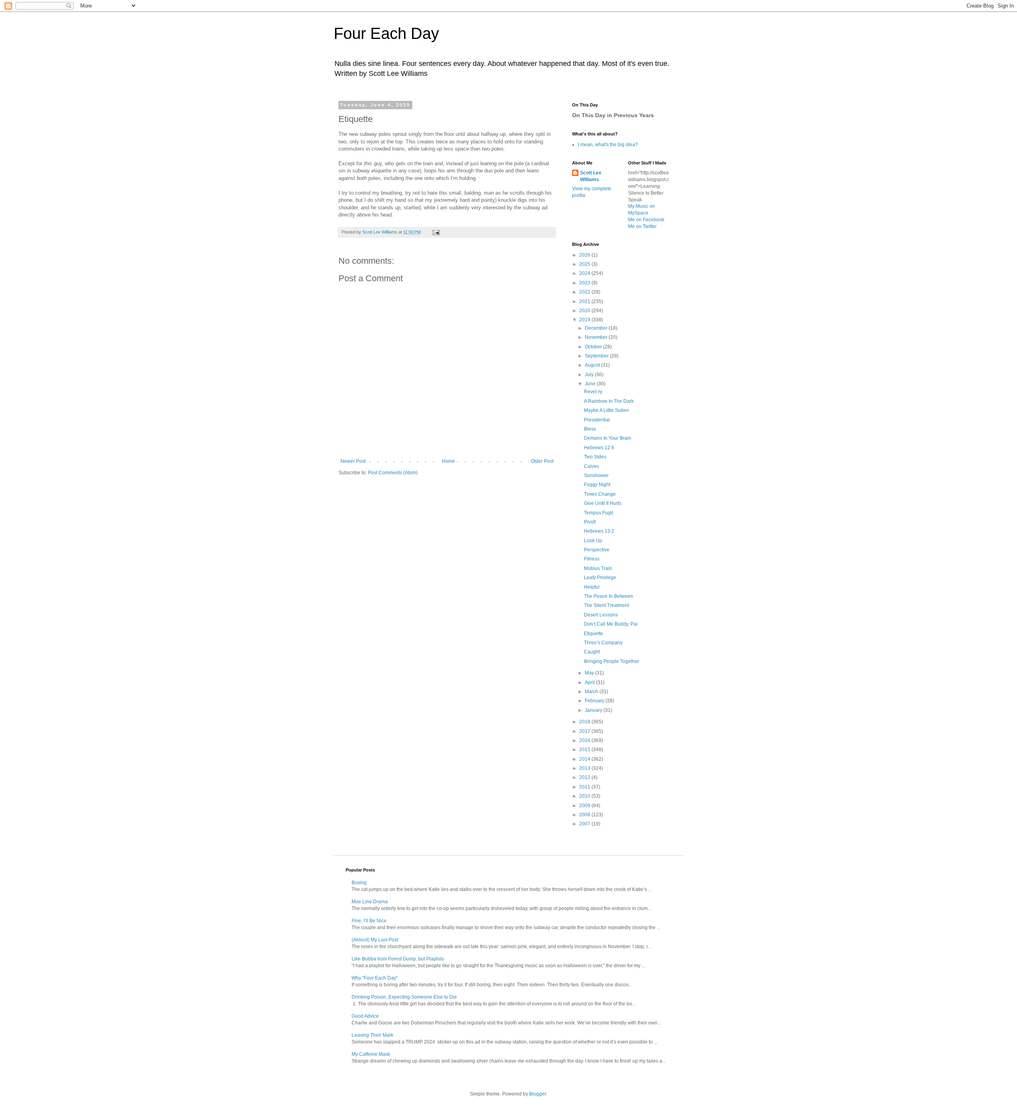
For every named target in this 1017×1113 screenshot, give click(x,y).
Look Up (593, 540)
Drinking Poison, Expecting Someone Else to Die (404, 997)
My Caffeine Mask (371, 1054)
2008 (585, 814)
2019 (585, 320)
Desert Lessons (601, 615)
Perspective (596, 550)
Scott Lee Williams (590, 176)
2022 (585, 292)
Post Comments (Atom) (393, 472)
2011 (585, 787)
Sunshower (596, 475)
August (593, 365)
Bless (590, 429)
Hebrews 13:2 (599, 531)
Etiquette (593, 633)
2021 (585, 301)
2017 (585, 731)
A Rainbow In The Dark (609, 401)
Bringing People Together (611, 661)
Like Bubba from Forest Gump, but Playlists (398, 959)
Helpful (591, 587)
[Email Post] (436, 232)
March (592, 691)
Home (448, 461)
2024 (585, 273)
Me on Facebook (646, 219)
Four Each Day (386, 33)
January (594, 710)
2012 (585, 777)
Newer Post (352, 461)
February (595, 700)
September (597, 356)
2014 (585, 759)
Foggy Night (597, 484)
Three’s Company (603, 642)
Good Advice (365, 1016)
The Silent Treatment (606, 605)
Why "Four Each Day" (375, 978)
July (590, 374)
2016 (585, 740)
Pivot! (590, 522)
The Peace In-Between (608, 596)
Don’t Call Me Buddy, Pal (611, 624)
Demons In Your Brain (607, 438)
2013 (585, 768)
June (591, 383)
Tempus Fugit (598, 513)
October (594, 347)
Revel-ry (593, 391)
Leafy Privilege (600, 577)
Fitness (591, 559)
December (597, 328)
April (590, 682)
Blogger (537, 1094)
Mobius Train (598, 568)
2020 (585, 310)
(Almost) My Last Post (375, 940)
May (590, 673)
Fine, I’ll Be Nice (369, 921)
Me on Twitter (642, 226)
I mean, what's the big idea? (608, 144)
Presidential (597, 420)
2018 (585, 722)
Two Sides (595, 457)
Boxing (359, 882)
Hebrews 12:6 (599, 447)
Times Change (600, 494)
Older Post (542, 461)
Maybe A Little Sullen (606, 410)
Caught (592, 652)
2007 (585, 824)
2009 (585, 805)
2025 (585, 264)
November (597, 337)
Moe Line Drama (370, 901)
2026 (585, 255)
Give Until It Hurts (602, 503)
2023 (585, 283)
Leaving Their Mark (372, 1035)
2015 (585, 749)
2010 (585, 796)
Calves (591, 466)
